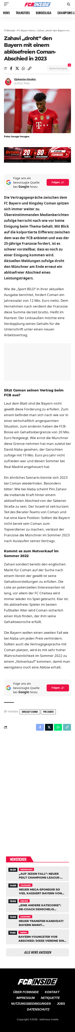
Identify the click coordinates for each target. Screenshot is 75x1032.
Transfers (23, 932)
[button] (7, 4)
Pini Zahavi (48, 711)
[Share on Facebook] (11, 68)
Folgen (56, 182)
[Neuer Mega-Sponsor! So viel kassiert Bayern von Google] (37, 889)
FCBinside (9, 30)
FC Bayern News (26, 30)
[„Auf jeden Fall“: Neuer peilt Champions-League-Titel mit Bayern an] (37, 873)
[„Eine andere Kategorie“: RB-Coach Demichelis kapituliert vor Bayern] (37, 905)
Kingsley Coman (30, 711)
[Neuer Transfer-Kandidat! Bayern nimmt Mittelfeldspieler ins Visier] (37, 920)
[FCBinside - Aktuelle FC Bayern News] (37, 4)
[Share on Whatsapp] (23, 68)
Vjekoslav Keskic (25, 79)
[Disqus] (37, 789)
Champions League (26, 869)
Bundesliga (24, 901)
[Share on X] (17, 68)
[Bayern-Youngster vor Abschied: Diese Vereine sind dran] (37, 936)
